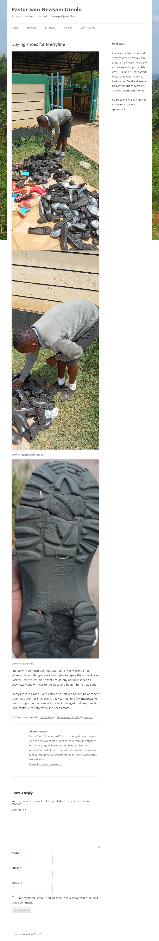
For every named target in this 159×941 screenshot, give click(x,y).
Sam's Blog (46, 717)
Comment (19, 809)
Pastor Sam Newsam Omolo (47, 9)
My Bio (68, 27)
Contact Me (87, 27)
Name (17, 852)
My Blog (50, 27)
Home (15, 27)
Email (16, 868)
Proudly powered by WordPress (28, 934)
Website (17, 882)
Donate (32, 27)
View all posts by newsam (45, 764)
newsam (88, 717)
